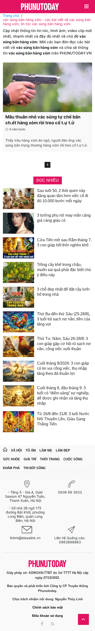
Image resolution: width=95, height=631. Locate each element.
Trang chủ (11, 15)
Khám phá (11, 468)
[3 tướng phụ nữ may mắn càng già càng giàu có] (18, 223)
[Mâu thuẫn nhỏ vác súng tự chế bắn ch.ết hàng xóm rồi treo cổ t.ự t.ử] (47, 87)
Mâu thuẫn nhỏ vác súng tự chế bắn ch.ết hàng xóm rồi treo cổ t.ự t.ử (42, 119)
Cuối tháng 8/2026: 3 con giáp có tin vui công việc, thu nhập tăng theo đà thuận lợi (63, 368)
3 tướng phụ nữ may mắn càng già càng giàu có (64, 217)
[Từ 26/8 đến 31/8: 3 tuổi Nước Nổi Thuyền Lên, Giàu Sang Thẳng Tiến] (18, 421)
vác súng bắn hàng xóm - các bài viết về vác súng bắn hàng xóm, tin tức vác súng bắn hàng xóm (47, 22)
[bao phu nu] (40, 7)
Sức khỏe (11, 459)
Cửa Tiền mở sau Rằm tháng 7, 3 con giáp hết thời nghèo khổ (64, 242)
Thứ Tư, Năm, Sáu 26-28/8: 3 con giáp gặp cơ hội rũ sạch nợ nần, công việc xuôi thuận (64, 344)
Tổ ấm (31, 450)
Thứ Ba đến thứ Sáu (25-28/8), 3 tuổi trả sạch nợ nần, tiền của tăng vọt (63, 319)
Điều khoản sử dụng (47, 616)
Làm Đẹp (63, 450)
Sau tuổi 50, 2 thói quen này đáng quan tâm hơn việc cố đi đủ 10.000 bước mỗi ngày (62, 196)
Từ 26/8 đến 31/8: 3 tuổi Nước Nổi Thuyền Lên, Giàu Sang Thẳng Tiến (63, 419)
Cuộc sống (73, 459)
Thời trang (50, 459)
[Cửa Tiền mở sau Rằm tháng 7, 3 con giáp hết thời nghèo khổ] (18, 247)
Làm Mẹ (45, 450)
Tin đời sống (34, 468)
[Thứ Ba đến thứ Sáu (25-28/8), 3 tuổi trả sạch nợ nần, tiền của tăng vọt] (18, 321)
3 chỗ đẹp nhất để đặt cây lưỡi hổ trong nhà (63, 291)
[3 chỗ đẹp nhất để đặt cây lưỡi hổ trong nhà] (18, 297)
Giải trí (30, 459)
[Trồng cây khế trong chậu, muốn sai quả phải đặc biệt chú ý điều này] (18, 272)
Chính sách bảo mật (47, 607)
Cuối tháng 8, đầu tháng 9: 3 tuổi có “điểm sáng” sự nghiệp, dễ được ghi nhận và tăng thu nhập (63, 395)
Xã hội (16, 450)
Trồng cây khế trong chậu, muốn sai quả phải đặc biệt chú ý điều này (64, 270)
